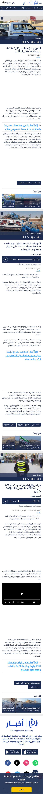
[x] (17, 763)
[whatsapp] (35, 763)
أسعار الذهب (30, 8)
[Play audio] (5, 259)
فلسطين (9, 8)
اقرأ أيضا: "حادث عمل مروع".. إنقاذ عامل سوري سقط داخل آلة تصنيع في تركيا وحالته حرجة (23, 355)
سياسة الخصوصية (11, 782)
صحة (15, 8)
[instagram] (26, 763)
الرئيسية (39, 8)
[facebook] (8, 763)
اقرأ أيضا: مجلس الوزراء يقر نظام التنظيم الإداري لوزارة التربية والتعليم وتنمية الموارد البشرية (24, 666)
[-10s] (34, 259)
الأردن (22, 8)
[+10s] (38, 259)
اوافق (21, 790)
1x (10, 259)
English (8, 3)
